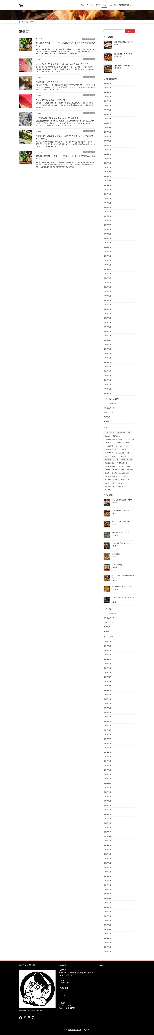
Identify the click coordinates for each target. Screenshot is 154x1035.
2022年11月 (108, 273)
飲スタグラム (121, 486)
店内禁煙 (130, 469)
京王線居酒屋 (120, 453)
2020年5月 (107, 362)
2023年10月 (108, 225)
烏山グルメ (108, 480)
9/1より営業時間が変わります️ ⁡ (124, 42)
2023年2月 (107, 260)
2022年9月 (107, 282)
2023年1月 (107, 265)
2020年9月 (107, 344)
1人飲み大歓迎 (109, 432)
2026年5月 (107, 96)
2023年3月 (107, 256)
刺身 (106, 456)
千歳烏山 (113, 456)
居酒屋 (128, 466)
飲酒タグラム (109, 490)
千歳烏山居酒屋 (109, 463)
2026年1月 (107, 114)
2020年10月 (108, 340)
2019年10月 (108, 371)
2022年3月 (107, 309)
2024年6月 (107, 194)
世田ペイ (128, 446)
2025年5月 (107, 150)
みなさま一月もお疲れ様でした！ (52, 100)
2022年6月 (107, 296)
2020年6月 (107, 358)
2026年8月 (107, 83)
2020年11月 (108, 336)
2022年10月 (108, 278)
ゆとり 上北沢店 (65, 1005)
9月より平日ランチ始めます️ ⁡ (123, 66)
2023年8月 (107, 234)
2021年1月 (107, 327)
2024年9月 (107, 185)
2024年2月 (107, 211)
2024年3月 (107, 207)
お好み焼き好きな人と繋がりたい (115, 439)
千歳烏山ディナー (126, 459)
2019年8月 (107, 380)
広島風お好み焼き (118, 469)
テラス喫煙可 (109, 446)
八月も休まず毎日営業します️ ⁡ (122, 543)
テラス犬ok (119, 446)
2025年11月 (108, 123)
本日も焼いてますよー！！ (49, 82)
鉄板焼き (120, 483)
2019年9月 (107, 375)
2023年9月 (107, 229)
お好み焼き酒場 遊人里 (74, 1029)
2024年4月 (107, 203)
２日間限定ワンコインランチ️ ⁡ (123, 54)
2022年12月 (108, 269)
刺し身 (129, 453)
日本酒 (106, 421)
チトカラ (127, 442)
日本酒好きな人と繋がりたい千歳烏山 (116, 476)
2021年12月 (108, 322)
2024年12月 (108, 172)
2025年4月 (107, 154)
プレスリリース (89, 59)
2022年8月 (107, 287)
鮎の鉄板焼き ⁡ (116, 554)
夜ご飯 (121, 466)
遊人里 (107, 483)
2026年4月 (107, 101)
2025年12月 (108, 118)
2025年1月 (107, 167)
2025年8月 (107, 136)
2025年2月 (107, 163)
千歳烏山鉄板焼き (110, 466)
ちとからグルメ (109, 442)
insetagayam (121, 432)
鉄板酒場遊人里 (109, 486)
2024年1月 (107, 216)
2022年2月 (107, 313)
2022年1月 (107, 318)
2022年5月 (107, 300)
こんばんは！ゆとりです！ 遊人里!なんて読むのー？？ (62, 64)
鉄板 (113, 483)
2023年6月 (107, 243)
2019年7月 (107, 384)
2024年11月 (108, 176)
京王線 (124, 449)
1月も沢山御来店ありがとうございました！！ (58, 118)
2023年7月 (107, 238)
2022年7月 (107, 291)
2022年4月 (107, 304)
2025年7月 (107, 141)
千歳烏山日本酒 (122, 463)
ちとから (131, 439)
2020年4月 (107, 366)
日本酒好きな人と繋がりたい (121, 473)
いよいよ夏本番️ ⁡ (117, 565)
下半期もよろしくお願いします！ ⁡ (123, 586)
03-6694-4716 (64, 983)
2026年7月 (107, 87)
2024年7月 (107, 189)
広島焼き (107, 417)
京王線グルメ (109, 453)
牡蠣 (116, 480)
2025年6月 (107, 145)
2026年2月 (107, 110)
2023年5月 (107, 247)
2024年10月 (108, 180)
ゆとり (119, 442)
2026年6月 (107, 92)
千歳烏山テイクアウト (111, 459)
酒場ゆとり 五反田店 (67, 1008)
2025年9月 (107, 132)
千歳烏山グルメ (124, 456)
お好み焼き (116, 436)
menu (129, 432)
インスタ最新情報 (88, 38)
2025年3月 (107, 158)
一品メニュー (108, 412)
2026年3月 (107, 105)
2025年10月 (108, 127)
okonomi (107, 436)
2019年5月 (107, 393)
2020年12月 (108, 331)
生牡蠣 (122, 480)
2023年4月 (107, 251)
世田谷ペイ (108, 449)
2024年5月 (107, 198)
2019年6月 (107, 389)
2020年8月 (107, 349)
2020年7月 (107, 353)
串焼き (117, 449)
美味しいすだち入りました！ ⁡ (122, 532)
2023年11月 (108, 220)
